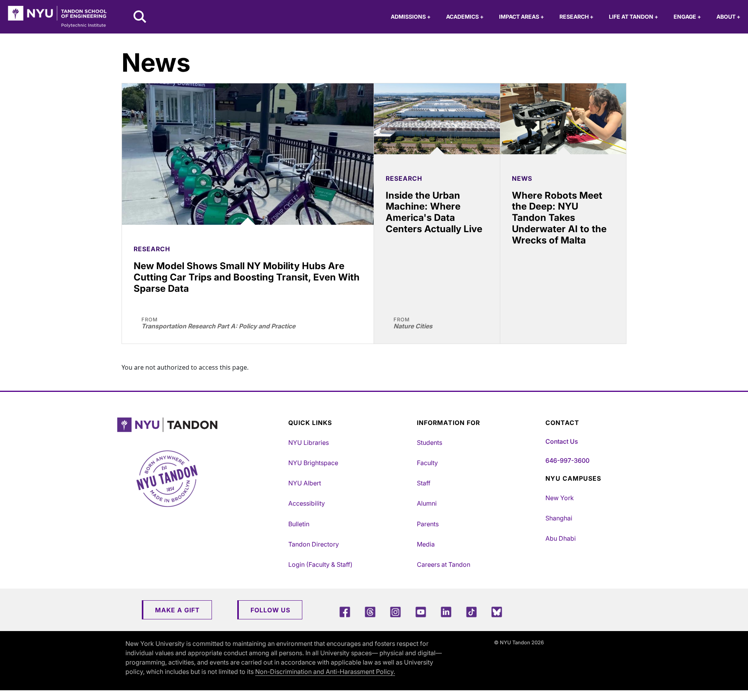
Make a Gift (177, 610)
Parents (428, 524)
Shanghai (558, 518)
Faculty (427, 463)
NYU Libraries (308, 442)
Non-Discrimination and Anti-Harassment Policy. (325, 671)
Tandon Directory (313, 544)
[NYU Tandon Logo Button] (200, 424)
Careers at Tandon (443, 564)
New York (559, 498)
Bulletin (298, 524)
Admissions (410, 16)
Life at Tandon (633, 16)
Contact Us (561, 441)
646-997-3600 (567, 460)
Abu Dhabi (560, 538)
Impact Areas (521, 16)
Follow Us (270, 610)
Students (429, 442)
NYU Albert (304, 483)
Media (426, 544)
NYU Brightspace (313, 463)
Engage (687, 16)
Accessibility (306, 503)
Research (576, 16)
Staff (423, 483)
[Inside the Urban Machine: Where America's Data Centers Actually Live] (437, 118)
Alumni (427, 503)
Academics (464, 16)
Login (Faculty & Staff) (320, 564)
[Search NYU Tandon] (140, 17)
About (728, 16)
